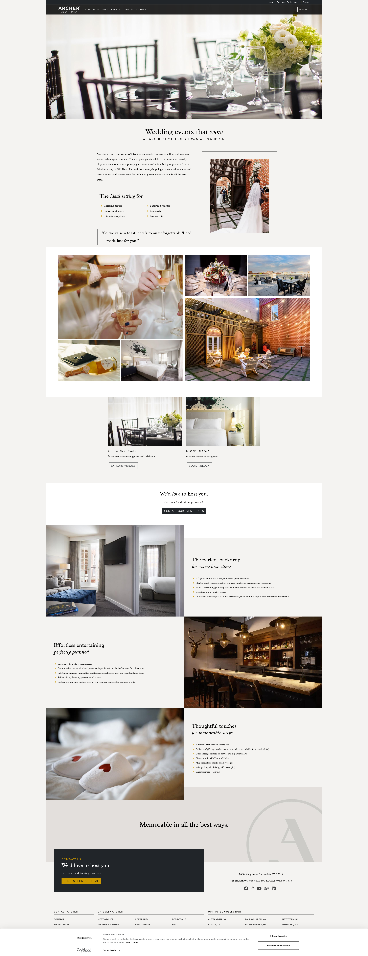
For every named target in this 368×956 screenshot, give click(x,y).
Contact (59, 919)
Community (141, 919)
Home (270, 2)
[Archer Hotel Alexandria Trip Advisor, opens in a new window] (266, 889)
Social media (62, 924)
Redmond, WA (290, 924)
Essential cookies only (278, 945)
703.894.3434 (284, 880)
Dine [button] (127, 9)
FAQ (174, 924)
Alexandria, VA (217, 919)
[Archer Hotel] (69, 9)
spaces (213, 583)
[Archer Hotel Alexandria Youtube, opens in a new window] (259, 889)
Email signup (143, 924)
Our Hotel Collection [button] (287, 2)
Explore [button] (90, 9)
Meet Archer (105, 919)
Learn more (132, 942)
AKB (198, 587)
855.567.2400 (257, 880)
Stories (141, 9)
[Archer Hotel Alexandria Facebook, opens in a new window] (246, 889)
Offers (306, 2)
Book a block (199, 466)
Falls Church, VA (255, 919)
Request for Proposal (81, 881)
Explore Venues (123, 466)
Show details (109, 950)
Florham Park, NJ (255, 924)
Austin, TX (214, 924)
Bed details (179, 919)
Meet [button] (114, 9)
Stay (105, 9)
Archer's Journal (109, 924)
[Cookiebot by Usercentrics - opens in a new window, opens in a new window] (84, 950)
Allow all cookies (278, 936)
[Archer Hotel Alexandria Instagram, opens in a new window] (252, 889)
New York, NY (290, 919)
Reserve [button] (304, 9)
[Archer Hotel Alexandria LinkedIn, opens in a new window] (274, 889)
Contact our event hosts (184, 511)
